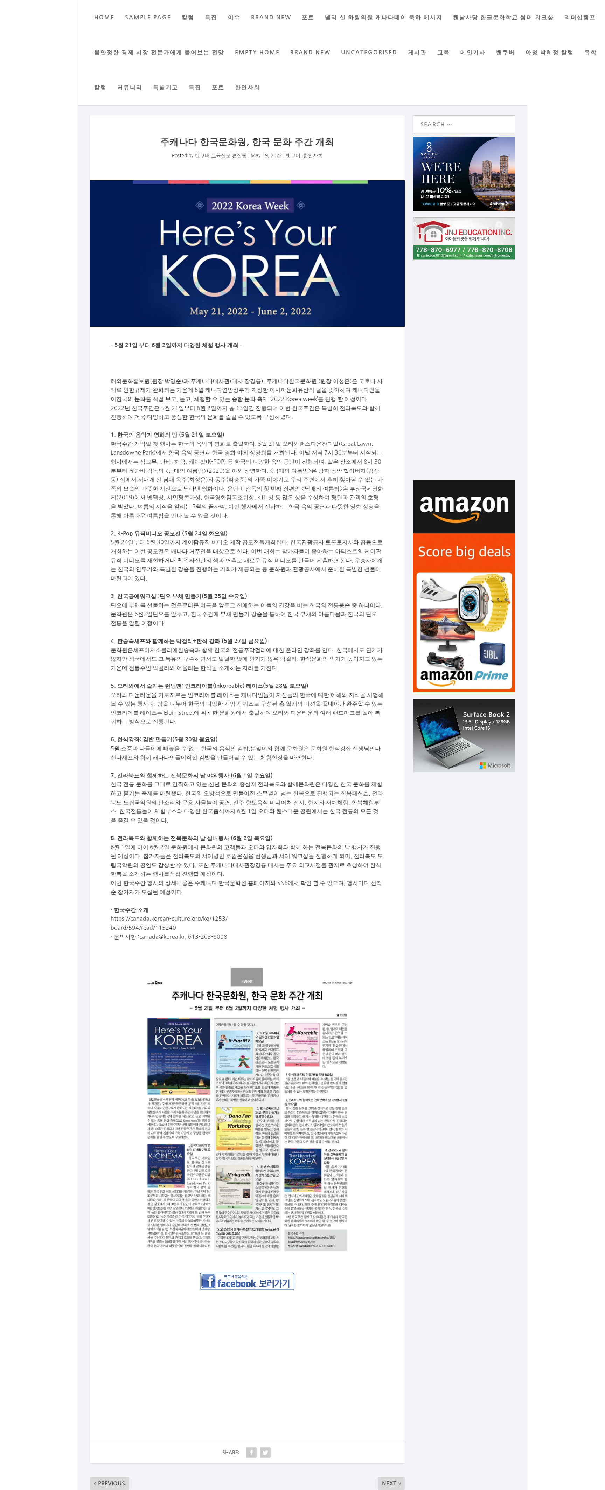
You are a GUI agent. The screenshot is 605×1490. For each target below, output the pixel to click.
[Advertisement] (247, 1347)
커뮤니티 (129, 87)
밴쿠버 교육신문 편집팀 (221, 155)
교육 (443, 52)
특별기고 (165, 87)
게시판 (417, 52)
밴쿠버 (505, 52)
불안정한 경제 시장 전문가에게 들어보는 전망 (159, 52)
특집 (211, 17)
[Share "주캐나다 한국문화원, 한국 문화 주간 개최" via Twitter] (265, 1453)
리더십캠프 (580, 17)
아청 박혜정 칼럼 (550, 52)
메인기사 (473, 52)
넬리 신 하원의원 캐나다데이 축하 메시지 (384, 17)
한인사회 (247, 87)
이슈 (234, 17)
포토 (308, 17)
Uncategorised (369, 52)
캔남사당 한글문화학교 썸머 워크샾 (503, 17)
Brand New (310, 52)
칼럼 (188, 17)
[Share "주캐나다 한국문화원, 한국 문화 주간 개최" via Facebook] (251, 1453)
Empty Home (257, 52)
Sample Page (148, 17)
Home (104, 17)
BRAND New (271, 17)
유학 (590, 52)
